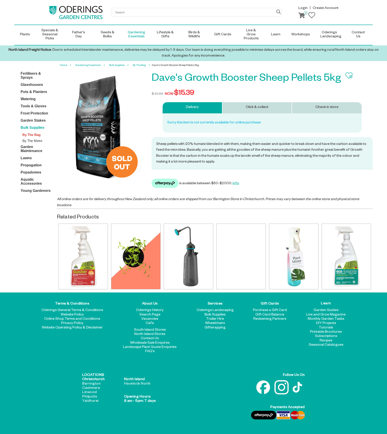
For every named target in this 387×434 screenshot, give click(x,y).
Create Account (325, 8)
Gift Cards (270, 304)
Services (215, 304)
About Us (150, 304)
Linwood (89, 393)
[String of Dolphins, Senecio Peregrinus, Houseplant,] (135, 256)
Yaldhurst (90, 401)
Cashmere (91, 388)
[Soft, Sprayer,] (188, 256)
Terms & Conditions (72, 304)
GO (278, 12)
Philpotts (89, 397)
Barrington (91, 384)
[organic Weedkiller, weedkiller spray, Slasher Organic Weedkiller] (83, 256)
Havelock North (137, 384)
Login (302, 8)
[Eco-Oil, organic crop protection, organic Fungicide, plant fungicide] (241, 256)
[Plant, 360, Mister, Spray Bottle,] (293, 256)
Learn (326, 304)
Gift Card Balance (269, 315)
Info (235, 184)
